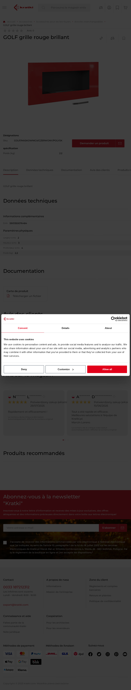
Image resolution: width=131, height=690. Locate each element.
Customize (64, 369)
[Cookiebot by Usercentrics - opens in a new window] (113, 319)
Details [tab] (65, 328)
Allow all (107, 369)
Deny (24, 369)
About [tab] (108, 328)
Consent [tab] (22, 328)
